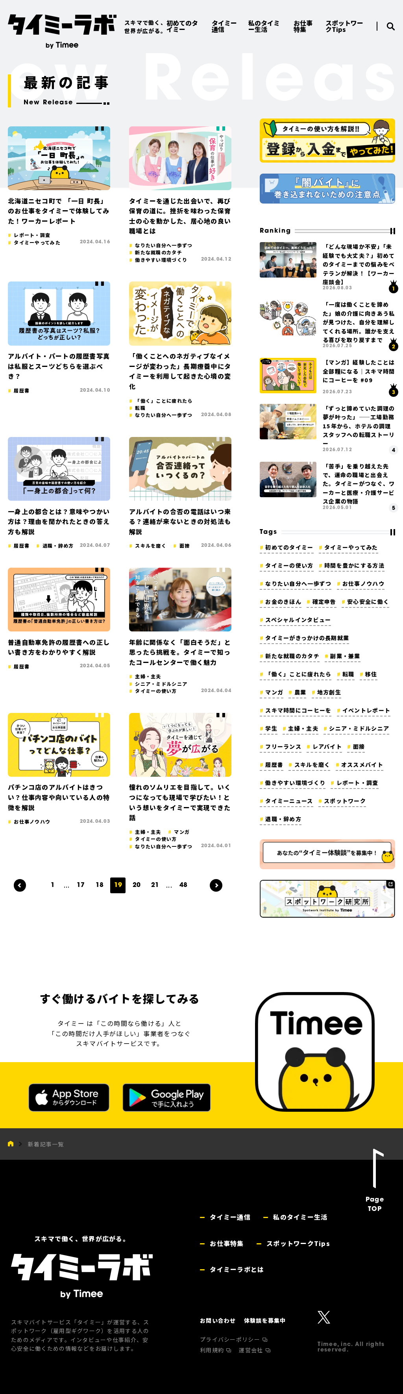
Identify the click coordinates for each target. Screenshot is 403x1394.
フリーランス (283, 746)
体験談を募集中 (265, 1320)
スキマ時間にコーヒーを (298, 710)
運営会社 (251, 1350)
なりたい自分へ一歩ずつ (298, 583)
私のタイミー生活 (299, 1217)
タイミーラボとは (236, 1269)
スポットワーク (345, 801)
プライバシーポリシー (231, 1339)
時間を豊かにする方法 (354, 565)
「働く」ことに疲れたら (298, 674)
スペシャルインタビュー (298, 620)
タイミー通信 (229, 1217)
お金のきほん (283, 601)
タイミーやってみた (351, 547)
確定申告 (324, 601)
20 (136, 885)
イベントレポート (366, 710)
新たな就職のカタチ (292, 656)
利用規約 (213, 1350)
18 (100, 885)
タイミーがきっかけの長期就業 (307, 638)
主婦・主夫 (303, 728)
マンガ (274, 692)
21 (155, 885)
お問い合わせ (218, 1320)
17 (81, 885)
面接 (359, 746)
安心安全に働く (368, 601)
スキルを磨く (312, 764)
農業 (300, 692)
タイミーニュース (289, 801)
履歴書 (274, 764)
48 (183, 885)
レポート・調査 (357, 783)
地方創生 (329, 692)
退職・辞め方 (283, 819)
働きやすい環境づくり (295, 783)
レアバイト (327, 746)
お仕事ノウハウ (363, 583)
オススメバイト (362, 764)
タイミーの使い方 (289, 565)
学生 (271, 728)
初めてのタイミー (289, 547)
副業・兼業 (345, 656)
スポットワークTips (297, 1243)
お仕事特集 (226, 1243)
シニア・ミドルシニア (359, 728)
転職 (348, 674)
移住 (371, 674)
